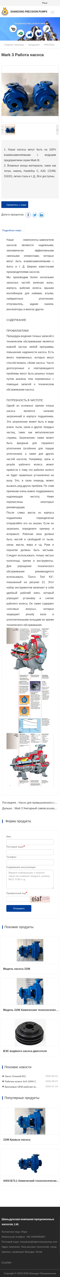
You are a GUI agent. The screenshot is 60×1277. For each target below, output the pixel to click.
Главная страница (13, 44)
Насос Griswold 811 (15, 1076)
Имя (8, 836)
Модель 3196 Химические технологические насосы (31, 1010)
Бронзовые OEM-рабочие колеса (21, 1086)
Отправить (19, 908)
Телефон (11, 857)
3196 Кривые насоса (16, 1139)
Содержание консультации (21, 867)
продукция (34, 44)
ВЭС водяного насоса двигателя (25, 1051)
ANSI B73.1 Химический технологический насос (31, 1180)
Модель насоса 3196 (16, 968)
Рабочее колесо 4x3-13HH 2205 (21, 1081)
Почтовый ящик (14, 846)
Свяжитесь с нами (15, 204)
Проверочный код (16, 893)
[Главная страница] (24, 12)
